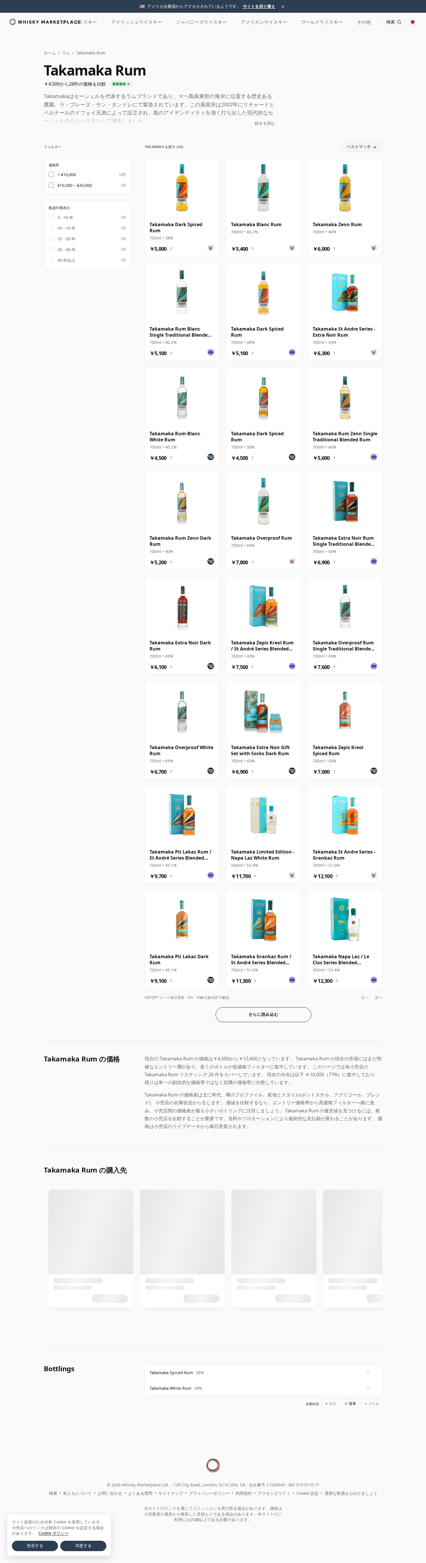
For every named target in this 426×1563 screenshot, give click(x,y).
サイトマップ (171, 1493)
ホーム (50, 53)
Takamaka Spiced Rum (171, 1372)
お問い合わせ (110, 1493)
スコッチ (76, 22)
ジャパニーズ (201, 22)
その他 (364, 22)
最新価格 (119, 84)
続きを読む (265, 123)
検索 (53, 1493)
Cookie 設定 (307, 1493)
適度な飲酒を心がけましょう (351, 1493)
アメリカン (264, 22)
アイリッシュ (136, 22)
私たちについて (77, 1493)
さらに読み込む (263, 1014)
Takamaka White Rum (170, 1388)
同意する (83, 1545)
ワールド (322, 22)
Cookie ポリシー (54, 1533)
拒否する (35, 1545)
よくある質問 (140, 1493)
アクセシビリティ (274, 1493)
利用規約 (244, 1493)
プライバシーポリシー (209, 1493)
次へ (378, 997)
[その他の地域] (413, 22)
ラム (66, 53)
